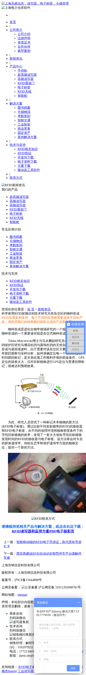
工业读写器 (26, 671)
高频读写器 (26, 79)
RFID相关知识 (28, 149)
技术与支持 (18, 144)
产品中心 (16, 66)
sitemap (22, 594)
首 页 (30, 309)
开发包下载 (26, 157)
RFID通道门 (26, 83)
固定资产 (24, 133)
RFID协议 (24, 153)
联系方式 (16, 177)
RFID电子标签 (28, 667)
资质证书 (24, 42)
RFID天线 (24, 91)
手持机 (22, 70)
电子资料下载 (27, 161)
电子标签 (24, 87)
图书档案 (24, 107)
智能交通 (24, 120)
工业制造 (24, 124)
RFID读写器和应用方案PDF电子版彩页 (43, 531)
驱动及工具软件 (29, 170)
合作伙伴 (24, 46)
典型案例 (24, 50)
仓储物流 (24, 112)
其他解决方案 (27, 137)
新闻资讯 (16, 58)
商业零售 (24, 128)
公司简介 (16, 30)
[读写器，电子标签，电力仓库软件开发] (35, 3)
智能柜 (22, 95)
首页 (13, 22)
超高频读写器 (27, 74)
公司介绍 (24, 34)
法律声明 (24, 38)
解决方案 (16, 103)
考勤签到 (24, 116)
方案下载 (24, 165)
